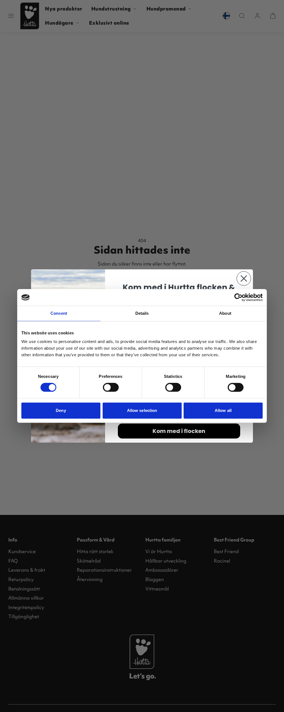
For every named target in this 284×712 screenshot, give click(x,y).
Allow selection (142, 410)
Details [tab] (142, 313)
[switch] (111, 387)
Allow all (223, 410)
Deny (61, 410)
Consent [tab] (58, 313)
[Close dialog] (244, 278)
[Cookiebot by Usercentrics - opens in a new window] (238, 297)
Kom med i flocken (179, 431)
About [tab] (225, 313)
